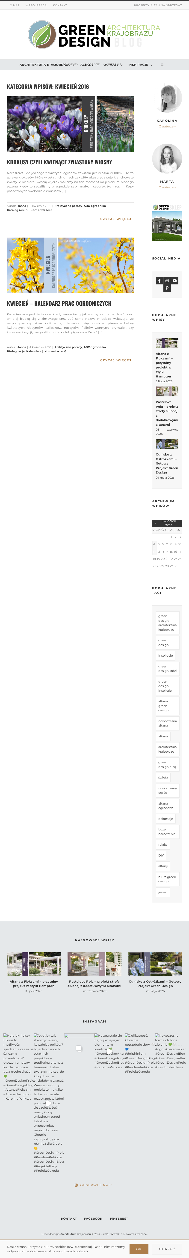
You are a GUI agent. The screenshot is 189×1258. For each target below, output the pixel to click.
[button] (161, 65)
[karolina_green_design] (167, 84)
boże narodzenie (167, 831)
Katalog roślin (17, 210)
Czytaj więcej (115, 219)
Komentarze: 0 (42, 210)
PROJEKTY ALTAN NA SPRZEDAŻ (158, 5)
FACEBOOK (93, 1218)
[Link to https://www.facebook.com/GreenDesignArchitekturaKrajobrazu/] (159, 280)
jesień (162, 892)
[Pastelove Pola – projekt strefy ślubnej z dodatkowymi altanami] (167, 391)
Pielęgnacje (16, 351)
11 (154, 551)
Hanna (21, 206)
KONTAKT (69, 1218)
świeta (163, 777)
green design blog (167, 764)
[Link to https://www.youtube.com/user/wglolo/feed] (174, 280)
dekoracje (165, 819)
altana (163, 736)
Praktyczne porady (68, 206)
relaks (162, 844)
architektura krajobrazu (167, 749)
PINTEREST (119, 1218)
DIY (161, 855)
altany (163, 866)
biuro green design (167, 879)
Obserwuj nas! (96, 1185)
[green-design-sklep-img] (167, 206)
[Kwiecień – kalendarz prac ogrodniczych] (70, 265)
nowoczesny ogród (167, 790)
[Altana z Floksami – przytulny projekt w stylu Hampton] (167, 343)
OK (139, 1249)
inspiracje (165, 655)
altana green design (163, 705)
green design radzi (167, 668)
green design (163, 642)
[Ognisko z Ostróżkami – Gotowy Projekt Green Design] (167, 444)
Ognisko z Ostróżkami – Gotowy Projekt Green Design (167, 463)
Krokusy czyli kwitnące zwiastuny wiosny (59, 162)
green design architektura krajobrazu (167, 622)
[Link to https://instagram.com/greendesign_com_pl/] (167, 280)
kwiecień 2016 (169, 523)
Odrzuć (167, 1249)
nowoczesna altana (167, 723)
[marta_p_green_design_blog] (167, 145)
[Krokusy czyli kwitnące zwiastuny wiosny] (70, 124)
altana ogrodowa (166, 806)
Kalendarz (33, 351)
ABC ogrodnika (95, 206)
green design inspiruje (165, 686)
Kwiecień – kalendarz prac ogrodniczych (59, 303)
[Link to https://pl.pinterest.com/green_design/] (167, 288)
